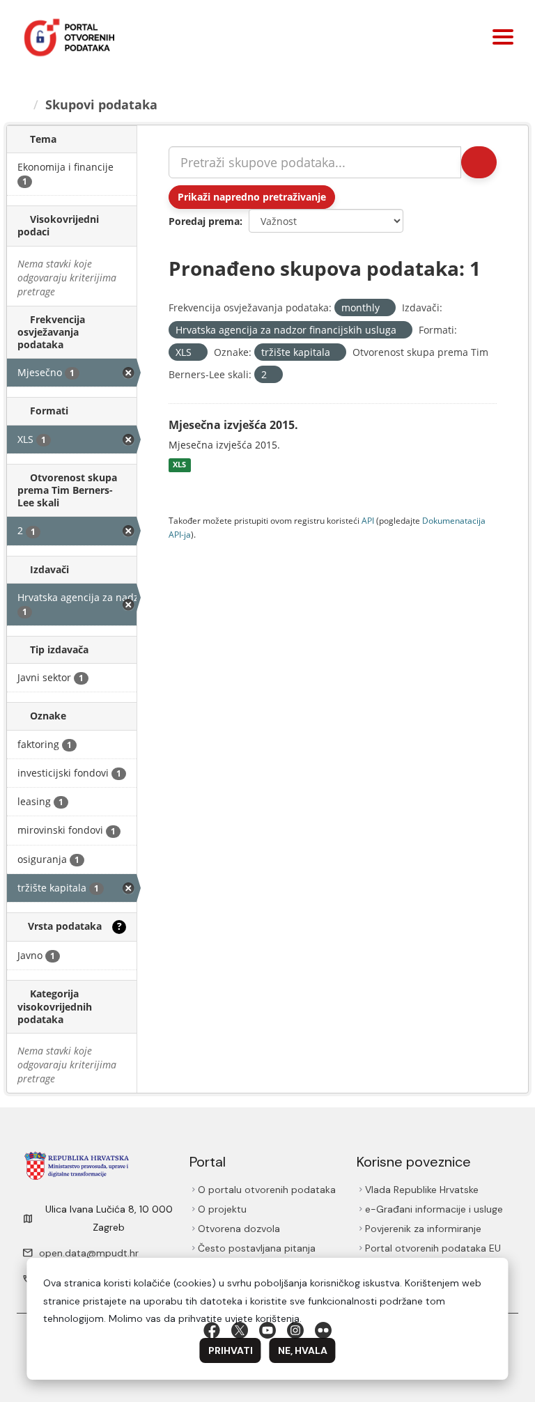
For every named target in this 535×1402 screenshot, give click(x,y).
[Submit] (479, 162)
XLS (179, 465)
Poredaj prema (204, 221)
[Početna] (21, 104)
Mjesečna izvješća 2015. (233, 425)
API (368, 520)
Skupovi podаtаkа (101, 104)
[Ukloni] (385, 308)
